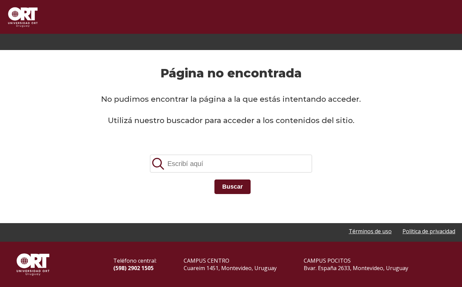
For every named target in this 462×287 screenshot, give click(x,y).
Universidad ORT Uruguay (23, 17)
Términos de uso (370, 231)
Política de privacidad (428, 231)
